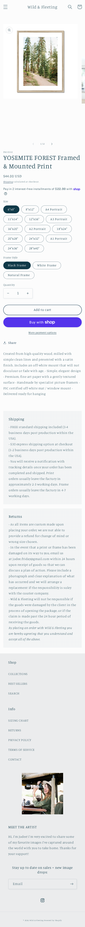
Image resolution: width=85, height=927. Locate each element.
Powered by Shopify (53, 920)
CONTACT (14, 759)
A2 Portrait (37, 229)
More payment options (42, 332)
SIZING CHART (18, 720)
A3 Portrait (58, 219)
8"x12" (30, 209)
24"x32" (34, 238)
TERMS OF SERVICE (21, 749)
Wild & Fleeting (37, 920)
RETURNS (14, 730)
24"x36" (13, 248)
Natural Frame (19, 275)
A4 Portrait (53, 209)
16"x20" (13, 229)
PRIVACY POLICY (19, 740)
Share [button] (12, 342)
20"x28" (13, 238)
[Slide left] (33, 143)
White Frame (47, 265)
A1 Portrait (58, 238)
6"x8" (11, 209)
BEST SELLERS (17, 683)
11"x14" (13, 219)
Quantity (9, 284)
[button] (5, 7)
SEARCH (14, 693)
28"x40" (34, 248)
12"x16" (34, 219)
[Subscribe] (72, 884)
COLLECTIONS (18, 674)
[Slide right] (51, 143)
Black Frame (17, 265)
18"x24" (62, 229)
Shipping (8, 181)
